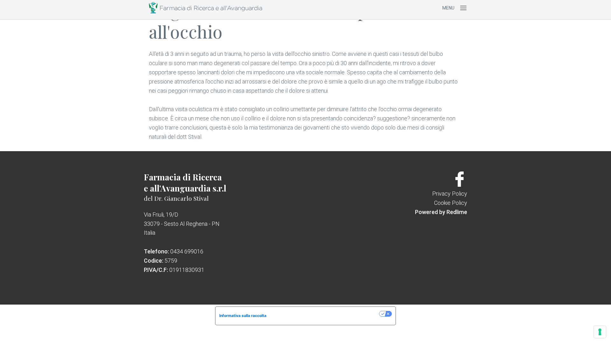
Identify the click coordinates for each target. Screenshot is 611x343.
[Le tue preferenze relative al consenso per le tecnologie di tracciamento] (600, 332)
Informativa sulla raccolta (242, 315)
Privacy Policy (449, 193)
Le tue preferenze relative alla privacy (325, 313)
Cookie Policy (450, 202)
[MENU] (463, 8)
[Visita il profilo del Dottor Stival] (459, 184)
